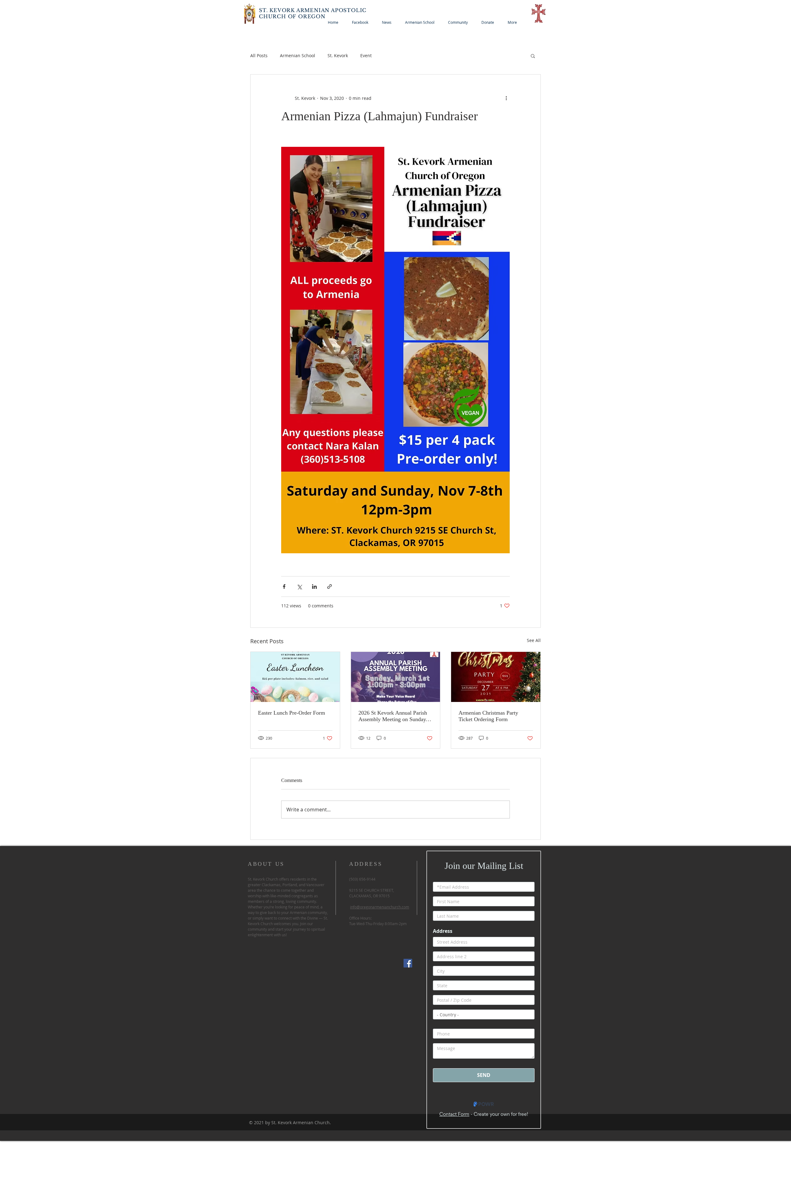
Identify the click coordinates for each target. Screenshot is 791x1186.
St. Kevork (338, 55)
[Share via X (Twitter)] (299, 586)
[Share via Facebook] (284, 586)
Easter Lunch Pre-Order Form (291, 713)
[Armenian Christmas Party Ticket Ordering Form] (495, 677)
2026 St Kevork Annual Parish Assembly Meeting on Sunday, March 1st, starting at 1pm (392, 716)
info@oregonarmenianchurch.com (379, 906)
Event (366, 55)
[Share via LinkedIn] (314, 586)
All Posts (259, 55)
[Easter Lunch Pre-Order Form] (295, 677)
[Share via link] (329, 586)
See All (534, 640)
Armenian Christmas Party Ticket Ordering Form (488, 716)
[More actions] (506, 98)
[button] (533, 55)
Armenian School (297, 55)
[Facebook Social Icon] (408, 963)
